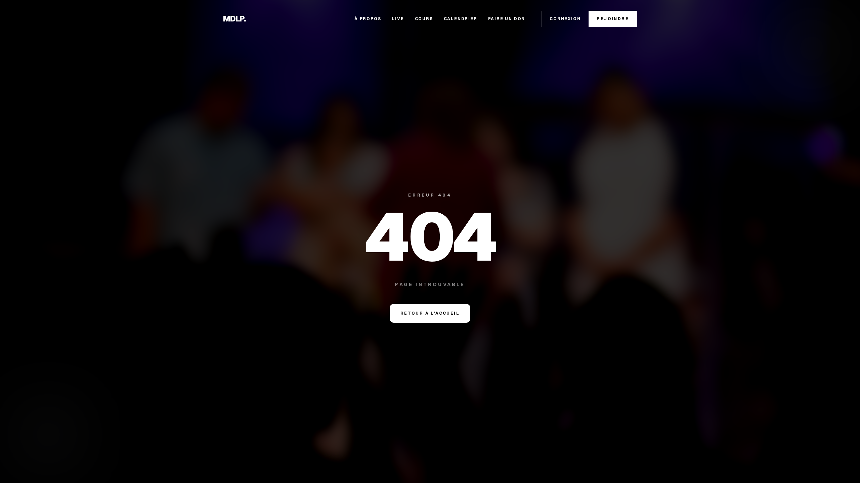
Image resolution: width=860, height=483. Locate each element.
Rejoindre (613, 18)
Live (398, 18)
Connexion (565, 18)
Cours (424, 18)
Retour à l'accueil (430, 313)
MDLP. (234, 18)
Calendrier (460, 18)
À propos (367, 18)
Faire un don (506, 18)
